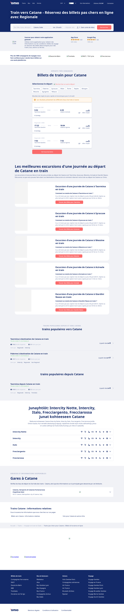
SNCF (13, 582)
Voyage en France (94, 582)
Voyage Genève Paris (95, 585)
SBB (12, 588)
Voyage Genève (93, 579)
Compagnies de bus (44, 594)
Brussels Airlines (68, 591)
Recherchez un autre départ (65, 84)
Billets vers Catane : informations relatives (25, 516)
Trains (24, 3)
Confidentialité (66, 610)
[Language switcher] (72, 3)
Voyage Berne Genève (96, 594)
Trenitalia (14, 591)
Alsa (38, 582)
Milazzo (54, 92)
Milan (62, 89)
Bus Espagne (41, 588)
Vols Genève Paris (68, 579)
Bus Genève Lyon (43, 585)
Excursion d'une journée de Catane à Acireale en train (79, 269)
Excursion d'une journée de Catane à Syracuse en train (80, 215)
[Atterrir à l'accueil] (16, 3)
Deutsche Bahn (16, 585)
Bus (29, 3)
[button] (58, 27)
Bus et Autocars (42, 576)
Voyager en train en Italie (32, 526)
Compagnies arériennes (70, 582)
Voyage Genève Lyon (95, 588)
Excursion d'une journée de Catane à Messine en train (79, 242)
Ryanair (65, 594)
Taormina (36, 89)
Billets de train (16, 576)
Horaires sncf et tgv (18, 594)
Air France (66, 585)
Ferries (39, 3)
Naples (76, 89)
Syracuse (54, 89)
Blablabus (40, 579)
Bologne (84, 89)
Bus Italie (40, 597)
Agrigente (45, 92)
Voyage (90, 576)
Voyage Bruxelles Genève (97, 591)
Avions (64, 576)
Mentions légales (34, 610)
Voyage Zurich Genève (96, 597)
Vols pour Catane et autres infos (74, 516)
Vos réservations (85, 3)
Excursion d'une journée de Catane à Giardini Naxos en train (79, 295)
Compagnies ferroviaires (20, 579)
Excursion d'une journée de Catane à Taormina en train (80, 188)
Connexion (110, 3)
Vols (33, 3)
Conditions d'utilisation (50, 610)
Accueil (12, 526)
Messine (36, 92)
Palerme (45, 89)
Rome (69, 89)
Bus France (40, 591)
